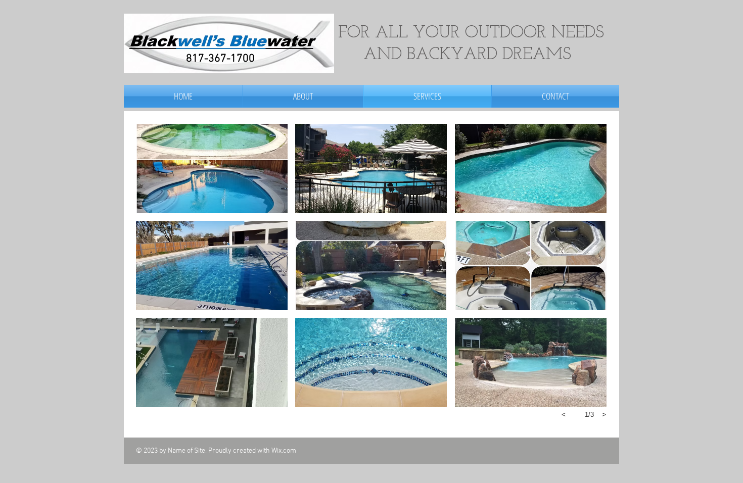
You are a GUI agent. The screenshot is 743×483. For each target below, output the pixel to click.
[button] (212, 168)
